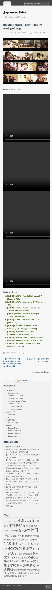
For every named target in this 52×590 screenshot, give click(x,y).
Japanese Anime (14, 393)
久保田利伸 (13, 531)
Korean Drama (13, 428)
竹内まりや (32, 573)
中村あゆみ (17, 525)
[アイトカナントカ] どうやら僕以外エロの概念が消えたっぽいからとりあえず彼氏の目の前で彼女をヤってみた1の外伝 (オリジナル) (22, 462)
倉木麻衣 (24, 530)
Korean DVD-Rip (14, 433)
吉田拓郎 (10, 540)
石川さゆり (21, 573)
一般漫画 (11, 415)
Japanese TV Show (15, 409)
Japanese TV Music (15, 407)
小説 (9, 417)
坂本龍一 (24, 540)
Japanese (9, 390)
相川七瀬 (36, 570)
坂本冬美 (17, 540)
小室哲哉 (15, 549)
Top (48, 587)
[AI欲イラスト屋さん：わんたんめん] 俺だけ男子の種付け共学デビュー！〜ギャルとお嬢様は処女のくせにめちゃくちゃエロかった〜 (22, 495)
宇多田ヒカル (15, 543)
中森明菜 (30, 525)
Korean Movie (13, 436)
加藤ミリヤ (17, 536)
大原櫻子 (33, 539)
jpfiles (16, 33)
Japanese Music (14, 404)
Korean (9, 425)
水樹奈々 (16, 565)
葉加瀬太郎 (15, 576)
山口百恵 (18, 554)
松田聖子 (21, 561)
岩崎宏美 (26, 554)
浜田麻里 (20, 570)
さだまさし (13, 521)
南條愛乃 (27, 535)
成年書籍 (11, 420)
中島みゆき (26, 521)
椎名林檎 (30, 561)
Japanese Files (14, 12)
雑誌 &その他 (13, 423)
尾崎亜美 (28, 549)
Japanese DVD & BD (40, 33)
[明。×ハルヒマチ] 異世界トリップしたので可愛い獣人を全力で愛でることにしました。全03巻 (22, 481)
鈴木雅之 (23, 576)
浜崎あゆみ (31, 565)
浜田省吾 (10, 569)
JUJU (6, 521)
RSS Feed (23, 381)
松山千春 (11, 561)
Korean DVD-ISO (14, 431)
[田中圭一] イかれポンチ (14, 447)
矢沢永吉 (9, 573)
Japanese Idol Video (15, 398)
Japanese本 (10, 412)
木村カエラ (14, 558)
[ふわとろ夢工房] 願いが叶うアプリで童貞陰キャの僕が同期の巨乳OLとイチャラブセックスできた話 (22, 503)
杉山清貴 (23, 558)
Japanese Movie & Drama (17, 401)
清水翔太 (28, 570)
